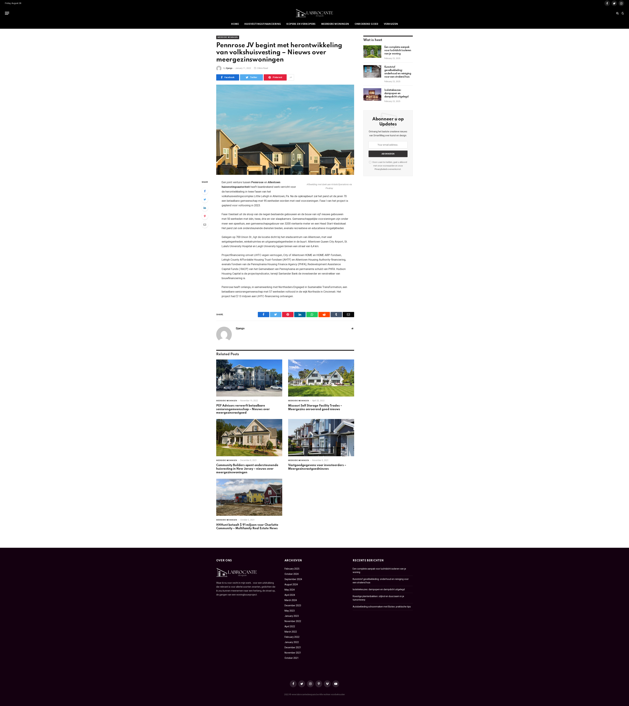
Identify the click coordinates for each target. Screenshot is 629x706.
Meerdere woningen (335, 24)
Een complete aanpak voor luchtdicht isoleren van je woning (397, 50)
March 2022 (291, 631)
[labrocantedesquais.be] (314, 13)
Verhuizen (391, 24)
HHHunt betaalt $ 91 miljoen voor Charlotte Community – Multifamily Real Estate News (247, 526)
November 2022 (293, 621)
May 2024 (290, 589)
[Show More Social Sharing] (290, 77)
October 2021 (292, 658)
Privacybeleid (381, 169)
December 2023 (293, 605)
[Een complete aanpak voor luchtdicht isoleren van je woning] (372, 51)
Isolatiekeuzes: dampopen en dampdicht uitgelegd (396, 93)
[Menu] (7, 13)
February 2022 (292, 637)
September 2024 (293, 579)
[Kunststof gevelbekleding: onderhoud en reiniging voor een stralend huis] (372, 71)
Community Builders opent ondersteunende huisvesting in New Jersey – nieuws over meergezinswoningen (247, 469)
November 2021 (293, 652)
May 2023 (290, 610)
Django (229, 68)
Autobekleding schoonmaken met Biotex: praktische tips (382, 606)
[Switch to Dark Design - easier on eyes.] (622, 13)
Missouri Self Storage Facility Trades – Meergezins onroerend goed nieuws (315, 407)
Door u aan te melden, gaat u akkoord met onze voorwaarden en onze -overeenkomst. (389, 165)
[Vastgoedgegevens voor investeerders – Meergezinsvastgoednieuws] (321, 437)
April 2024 (290, 595)
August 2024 (291, 584)
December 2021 (293, 647)
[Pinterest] (204, 216)
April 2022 (290, 626)
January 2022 (292, 642)
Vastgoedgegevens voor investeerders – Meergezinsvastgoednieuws (317, 467)
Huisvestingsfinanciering (262, 24)
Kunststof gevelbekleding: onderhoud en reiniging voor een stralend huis (397, 72)
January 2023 (292, 616)
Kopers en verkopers (300, 24)
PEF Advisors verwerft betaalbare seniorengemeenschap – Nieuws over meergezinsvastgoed (243, 409)
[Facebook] (204, 191)
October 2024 (292, 574)
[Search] (617, 13)
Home (235, 24)
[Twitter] (204, 199)
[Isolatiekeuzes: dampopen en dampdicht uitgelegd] (372, 94)
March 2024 (291, 600)
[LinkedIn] (204, 208)
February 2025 (292, 568)
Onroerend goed (366, 24)
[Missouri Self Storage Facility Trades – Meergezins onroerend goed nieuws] (321, 378)
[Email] (204, 224)
